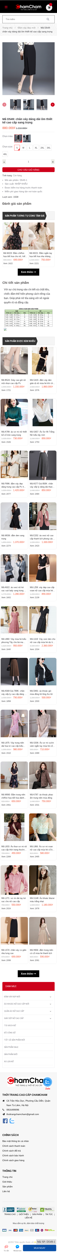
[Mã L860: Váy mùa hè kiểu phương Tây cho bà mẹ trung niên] (14, 621)
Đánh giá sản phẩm (16, 203)
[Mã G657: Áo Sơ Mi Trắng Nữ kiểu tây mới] (42, 413)
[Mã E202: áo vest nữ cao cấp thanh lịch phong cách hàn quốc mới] (42, 517)
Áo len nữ (9, 1061)
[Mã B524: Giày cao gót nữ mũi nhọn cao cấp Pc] (14, 361)
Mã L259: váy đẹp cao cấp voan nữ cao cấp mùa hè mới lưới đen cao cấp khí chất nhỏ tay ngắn (42, 589)
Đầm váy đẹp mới (12, 997)
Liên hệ (6, 1191)
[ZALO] (12, 1121)
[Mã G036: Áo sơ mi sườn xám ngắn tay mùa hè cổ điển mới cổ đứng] (42, 724)
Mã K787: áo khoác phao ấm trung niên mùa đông (41, 796)
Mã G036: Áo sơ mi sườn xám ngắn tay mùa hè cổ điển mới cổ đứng (42, 745)
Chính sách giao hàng (13, 1160)
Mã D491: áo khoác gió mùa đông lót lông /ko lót (41, 692)
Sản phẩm (7, 1186)
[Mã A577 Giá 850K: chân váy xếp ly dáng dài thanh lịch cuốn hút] (42, 465)
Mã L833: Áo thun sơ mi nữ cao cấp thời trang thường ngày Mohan (14, 848)
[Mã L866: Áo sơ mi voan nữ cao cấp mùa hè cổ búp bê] (42, 828)
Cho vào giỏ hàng (28, 170)
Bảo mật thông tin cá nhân (15, 1141)
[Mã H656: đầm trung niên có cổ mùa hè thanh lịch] (42, 931)
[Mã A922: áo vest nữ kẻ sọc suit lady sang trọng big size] (14, 569)
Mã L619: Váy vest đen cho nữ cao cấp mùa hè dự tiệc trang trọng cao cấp (42, 641)
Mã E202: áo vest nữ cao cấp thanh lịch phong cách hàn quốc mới (42, 537)
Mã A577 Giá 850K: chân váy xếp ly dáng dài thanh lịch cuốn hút (42, 485)
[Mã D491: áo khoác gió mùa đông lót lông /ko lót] (42, 672)
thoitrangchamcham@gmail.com (22, 1114)
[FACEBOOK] (5, 1121)
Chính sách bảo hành (13, 1155)
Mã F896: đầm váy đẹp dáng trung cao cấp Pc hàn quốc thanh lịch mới (13, 485)
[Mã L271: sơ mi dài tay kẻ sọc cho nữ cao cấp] (14, 880)
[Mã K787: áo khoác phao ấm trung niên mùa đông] (42, 776)
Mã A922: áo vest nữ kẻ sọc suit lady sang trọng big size (14, 589)
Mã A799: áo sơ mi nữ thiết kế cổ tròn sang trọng (14, 433)
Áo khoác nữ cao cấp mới (16, 1004)
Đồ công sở (10, 1033)
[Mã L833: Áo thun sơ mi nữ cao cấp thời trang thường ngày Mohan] (14, 828)
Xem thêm (27, 272)
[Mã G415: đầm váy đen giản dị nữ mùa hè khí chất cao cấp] (42, 361)
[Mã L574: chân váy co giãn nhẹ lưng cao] (14, 931)
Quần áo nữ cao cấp (14, 1011)
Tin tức (49, 1214)
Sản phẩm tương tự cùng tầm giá (24, 215)
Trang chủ (7, 1177)
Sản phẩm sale (11, 1047)
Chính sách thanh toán (13, 1146)
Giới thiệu (7, 1181)
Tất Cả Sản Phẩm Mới (14, 1040)
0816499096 (12, 1109)
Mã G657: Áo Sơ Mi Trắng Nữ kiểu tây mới (42, 433)
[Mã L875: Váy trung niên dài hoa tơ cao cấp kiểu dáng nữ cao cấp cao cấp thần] (14, 724)
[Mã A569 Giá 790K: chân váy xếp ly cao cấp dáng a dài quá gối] (14, 672)
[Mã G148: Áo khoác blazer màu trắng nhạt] (42, 880)
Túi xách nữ (10, 1025)
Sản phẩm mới (10, 1054)
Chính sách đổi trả (11, 1150)
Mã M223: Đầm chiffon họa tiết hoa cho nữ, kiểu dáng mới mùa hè (14, 255)
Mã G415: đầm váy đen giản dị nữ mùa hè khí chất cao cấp (42, 382)
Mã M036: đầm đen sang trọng (12, 537)
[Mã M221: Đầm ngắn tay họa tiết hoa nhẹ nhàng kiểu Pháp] (41, 236)
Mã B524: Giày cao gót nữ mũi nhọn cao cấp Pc (13, 381)
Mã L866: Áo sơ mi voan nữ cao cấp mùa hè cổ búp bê (42, 848)
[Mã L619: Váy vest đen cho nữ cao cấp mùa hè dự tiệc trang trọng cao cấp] (42, 621)
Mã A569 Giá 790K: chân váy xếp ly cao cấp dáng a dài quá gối (13, 693)
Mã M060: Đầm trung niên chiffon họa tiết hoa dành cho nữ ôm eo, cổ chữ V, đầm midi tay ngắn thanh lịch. (13, 796)
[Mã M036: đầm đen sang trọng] (14, 517)
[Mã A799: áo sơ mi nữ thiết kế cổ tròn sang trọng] (14, 413)
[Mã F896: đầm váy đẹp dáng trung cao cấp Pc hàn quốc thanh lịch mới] (14, 465)
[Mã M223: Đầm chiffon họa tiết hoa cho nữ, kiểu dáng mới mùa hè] (15, 236)
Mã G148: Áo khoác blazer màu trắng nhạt (42, 900)
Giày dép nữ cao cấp (14, 1018)
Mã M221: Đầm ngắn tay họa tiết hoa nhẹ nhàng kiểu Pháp (40, 255)
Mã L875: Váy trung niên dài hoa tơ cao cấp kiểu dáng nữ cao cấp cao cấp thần (13, 745)
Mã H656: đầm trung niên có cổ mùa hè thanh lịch (41, 951)
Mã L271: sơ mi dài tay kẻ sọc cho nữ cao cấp (13, 900)
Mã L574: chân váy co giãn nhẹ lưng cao (13, 951)
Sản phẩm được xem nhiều (20, 341)
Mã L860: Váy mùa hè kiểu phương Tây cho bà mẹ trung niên (13, 641)
